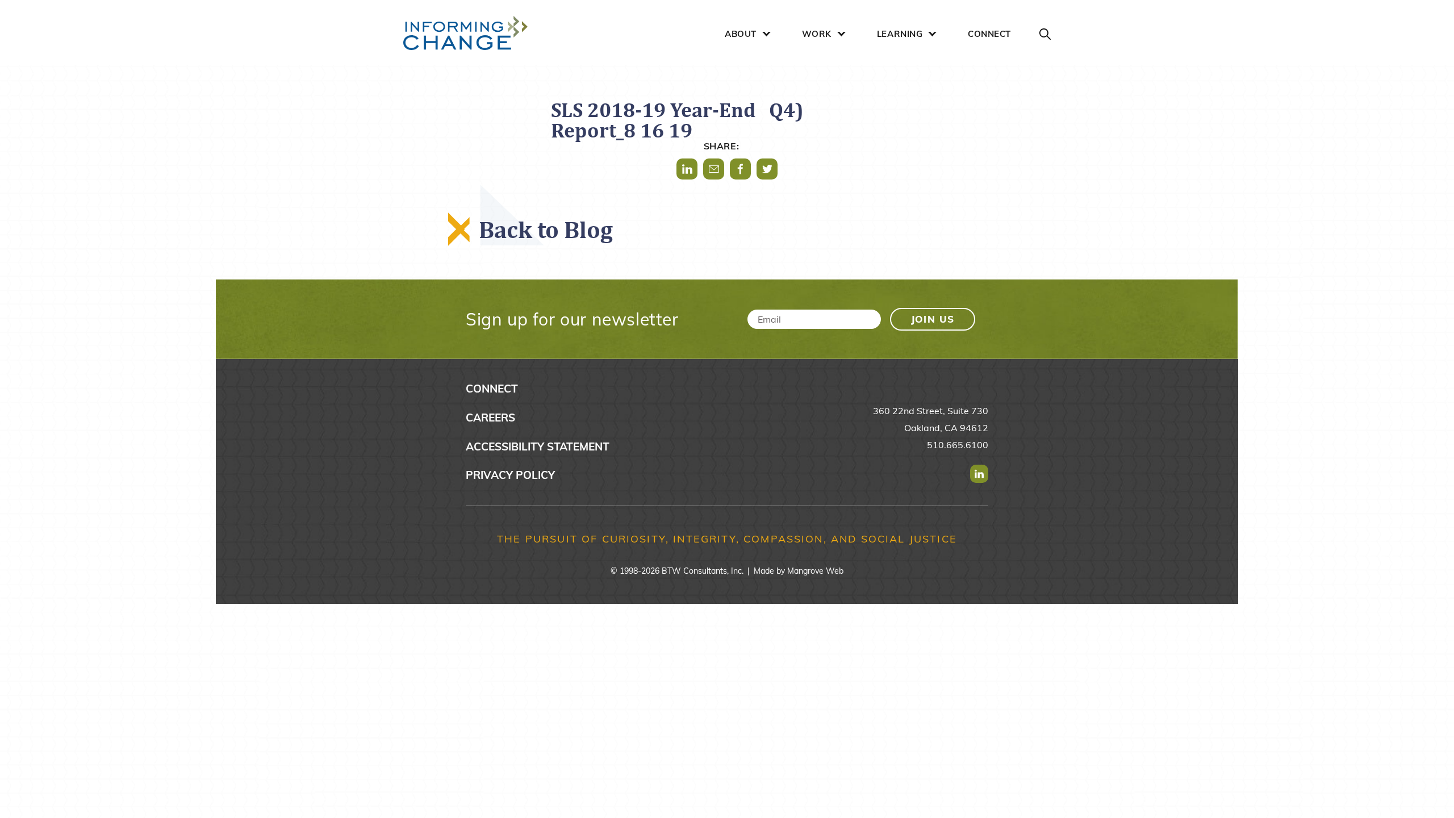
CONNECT (989, 33)
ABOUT (741, 33)
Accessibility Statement (537, 446)
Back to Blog (546, 229)
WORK (817, 33)
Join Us (933, 319)
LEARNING (899, 33)
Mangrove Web (815, 571)
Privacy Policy (510, 475)
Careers (490, 417)
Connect (492, 388)
